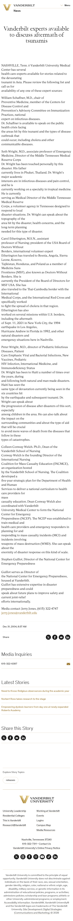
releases (10, 780)
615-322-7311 (29, 844)
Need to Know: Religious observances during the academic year (35, 691)
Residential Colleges (14, 816)
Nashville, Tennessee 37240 (37, 839)
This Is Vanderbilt (12, 820)
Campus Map (43, 825)
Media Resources (45, 830)
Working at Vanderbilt (48, 811)
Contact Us (45, 844)
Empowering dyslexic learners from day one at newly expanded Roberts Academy (34, 709)
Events (40, 816)
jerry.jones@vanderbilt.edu (19, 613)
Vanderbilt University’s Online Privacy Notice (36, 848)
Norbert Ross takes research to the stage (23, 699)
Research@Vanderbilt (14, 825)
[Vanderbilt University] (36, 799)
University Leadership (14, 811)
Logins (40, 820)
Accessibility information (17, 903)
